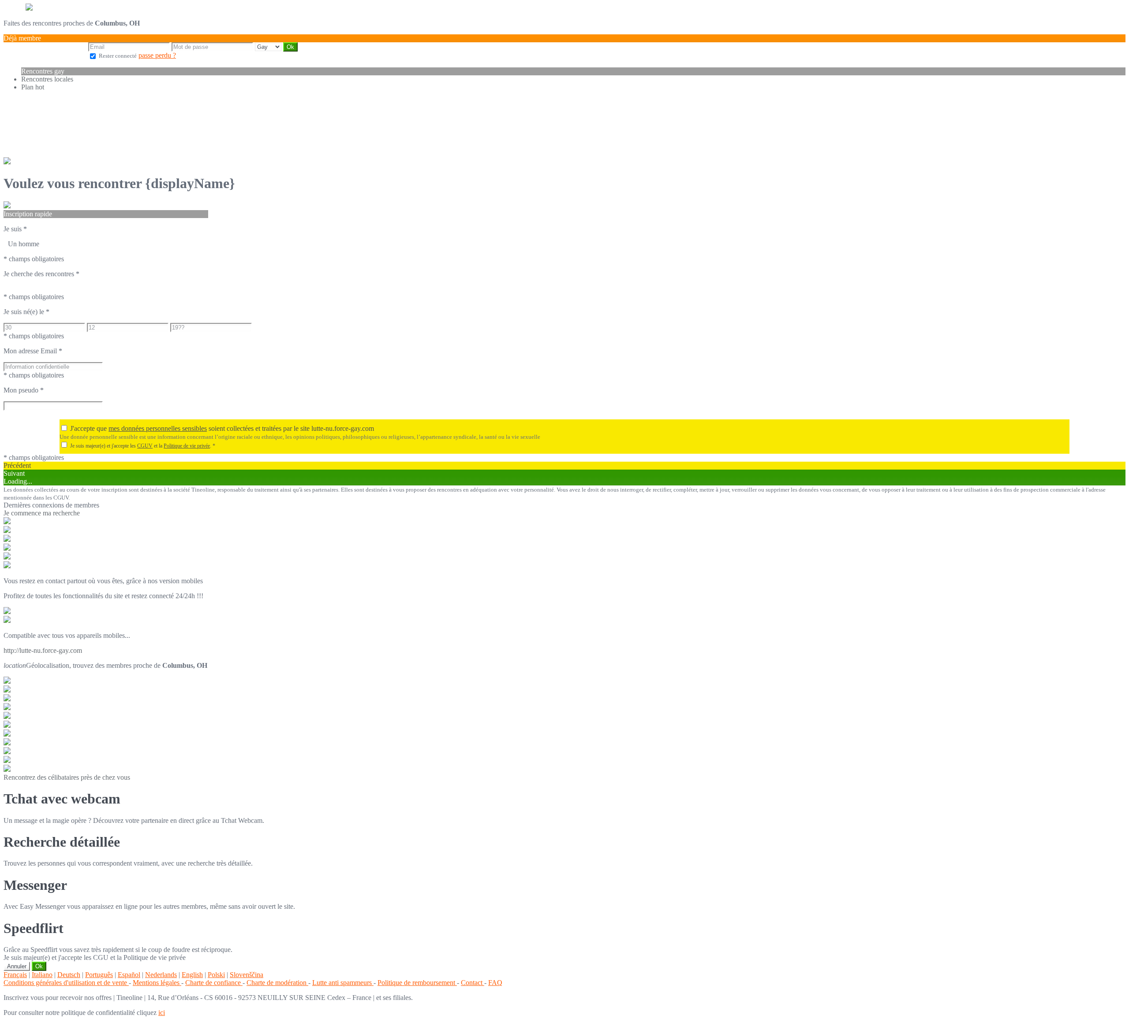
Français (15, 974)
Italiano (42, 974)
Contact (472, 982)
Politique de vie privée (187, 446)
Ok (39, 966)
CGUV (145, 446)
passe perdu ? (157, 55)
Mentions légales (157, 982)
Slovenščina (246, 974)
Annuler (16, 966)
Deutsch (68, 974)
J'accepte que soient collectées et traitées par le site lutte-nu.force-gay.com (222, 428)
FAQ (495, 982)
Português (99, 974)
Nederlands (161, 974)
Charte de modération (277, 982)
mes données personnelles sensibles (157, 428)
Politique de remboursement (417, 982)
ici (161, 1012)
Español (129, 974)
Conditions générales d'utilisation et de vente (66, 982)
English (192, 974)
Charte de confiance (214, 982)
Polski (216, 974)
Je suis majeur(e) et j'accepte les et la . (142, 446)
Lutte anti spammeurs (343, 982)
